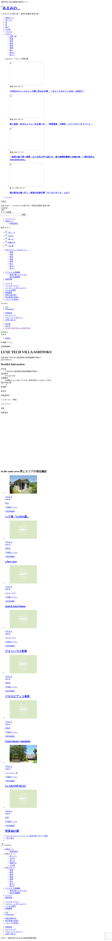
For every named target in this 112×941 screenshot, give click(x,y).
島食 (11, 870)
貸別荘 (7, 338)
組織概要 (8, 908)
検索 (23, 215)
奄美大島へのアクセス (18, 891)
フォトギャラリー (12, 902)
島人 (11, 881)
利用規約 (8, 313)
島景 (11, 872)
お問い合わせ (10, 320)
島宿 (11, 874)
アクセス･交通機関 (12, 888)
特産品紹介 (14, 851)
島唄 (11, 879)
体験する (13, 863)
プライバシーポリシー (14, 317)
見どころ (13, 856)
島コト (12, 886)
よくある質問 (10, 906)
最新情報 (8, 898)
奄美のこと (9, 849)
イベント (8, 895)
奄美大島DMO (10, 918)
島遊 (11, 877)
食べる (12, 861)
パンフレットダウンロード (15, 904)
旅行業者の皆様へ (12, 921)
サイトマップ (10, 315)
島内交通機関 (15, 893)
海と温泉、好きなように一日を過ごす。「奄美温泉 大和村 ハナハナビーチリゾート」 (51, 124)
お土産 (12, 865)
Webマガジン (10, 868)
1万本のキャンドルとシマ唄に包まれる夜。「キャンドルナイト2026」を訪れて (47, 91)
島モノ (12, 884)
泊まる (12, 858)
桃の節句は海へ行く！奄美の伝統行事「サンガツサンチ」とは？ (40, 192)
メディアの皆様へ (12, 923)
